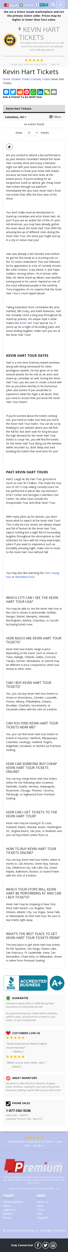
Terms (41, 1209)
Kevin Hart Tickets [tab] (18, 108)
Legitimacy (9, 1209)
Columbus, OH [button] (15, 117)
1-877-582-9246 (18, 1110)
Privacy (7, 1217)
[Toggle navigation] (60, 4)
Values (7, 1206)
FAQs (40, 1206)
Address (11, 1188)
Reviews (8, 1213)
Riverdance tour (25, 577)
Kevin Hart (26, 323)
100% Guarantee (13, 1202)
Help (39, 1213)
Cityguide (42, 1217)
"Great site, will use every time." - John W (35, 64)
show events (32, 132)
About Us (42, 1202)
